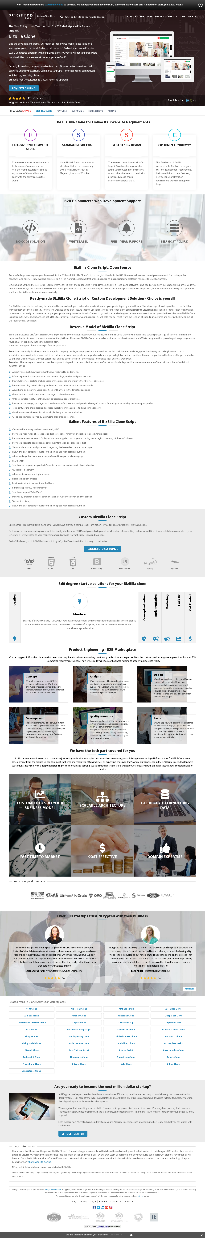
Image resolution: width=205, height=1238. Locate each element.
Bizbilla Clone (44, 111)
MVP (142, 17)
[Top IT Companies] (154, 1214)
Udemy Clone (79, 1064)
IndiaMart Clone (173, 1037)
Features (62, 111)
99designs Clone (79, 1009)
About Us (128, 1201)
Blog (74, 1201)
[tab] (15, 617)
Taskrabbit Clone (32, 1057)
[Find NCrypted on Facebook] (94, 1207)
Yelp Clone (126, 1064)
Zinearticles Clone (31, 1071)
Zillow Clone (173, 1064)
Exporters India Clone (173, 1030)
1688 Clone (31, 1009)
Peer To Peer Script (79, 1050)
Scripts (192, 17)
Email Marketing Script (79, 1030)
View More (189, 989)
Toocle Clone (173, 1057)
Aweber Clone (79, 1016)
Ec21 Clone (31, 1030)
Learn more (116, 1235)
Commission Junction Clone (32, 1023)
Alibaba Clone (31, 1016)
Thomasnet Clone (79, 1057)
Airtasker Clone (173, 1009)
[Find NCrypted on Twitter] (98, 1207)
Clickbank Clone (126, 1016)
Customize (78, 111)
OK (131, 1235)
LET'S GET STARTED (73, 1134)
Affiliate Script (126, 1009)
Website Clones (37, 102)
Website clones (176, 17)
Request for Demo (23, 88)
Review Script (126, 1050)
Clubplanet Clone (173, 1016)
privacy (141, 1196)
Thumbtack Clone (126, 1057)
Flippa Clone (31, 1037)
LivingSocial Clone (31, 1043)
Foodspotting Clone (79, 1037)
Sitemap (83, 1201)
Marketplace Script (56, 102)
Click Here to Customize (102, 549)
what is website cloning (39, 1162)
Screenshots (95, 111)
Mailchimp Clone (126, 1043)
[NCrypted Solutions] (32, 13)
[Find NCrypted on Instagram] (110, 1207)
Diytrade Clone (173, 1023)
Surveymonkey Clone (173, 1050)
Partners (103, 1201)
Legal (93, 1201)
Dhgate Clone (79, 1023)
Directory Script (126, 1023)
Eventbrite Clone (126, 1030)
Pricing (112, 111)
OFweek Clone (32, 1050)
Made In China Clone (79, 1043)
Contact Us (116, 1201)
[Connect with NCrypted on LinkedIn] (102, 1207)
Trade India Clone (31, 1064)
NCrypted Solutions (18, 102)
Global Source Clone (126, 1037)
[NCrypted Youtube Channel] (106, 1207)
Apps (149, 17)
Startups (132, 17)
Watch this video (54, 4)
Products (160, 17)
